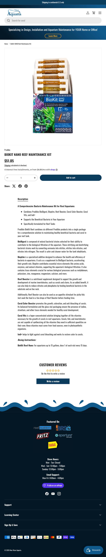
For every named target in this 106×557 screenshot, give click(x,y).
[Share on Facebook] (20, 186)
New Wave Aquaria (15, 550)
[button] (94, 13)
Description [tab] (23, 199)
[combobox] (53, 20)
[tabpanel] (53, 275)
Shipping (7, 165)
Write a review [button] (53, 381)
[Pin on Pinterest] (26, 186)
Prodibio (7, 149)
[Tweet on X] (14, 186)
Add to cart (70, 177)
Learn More (53, 35)
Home (6, 44)
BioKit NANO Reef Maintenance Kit (20, 44)
